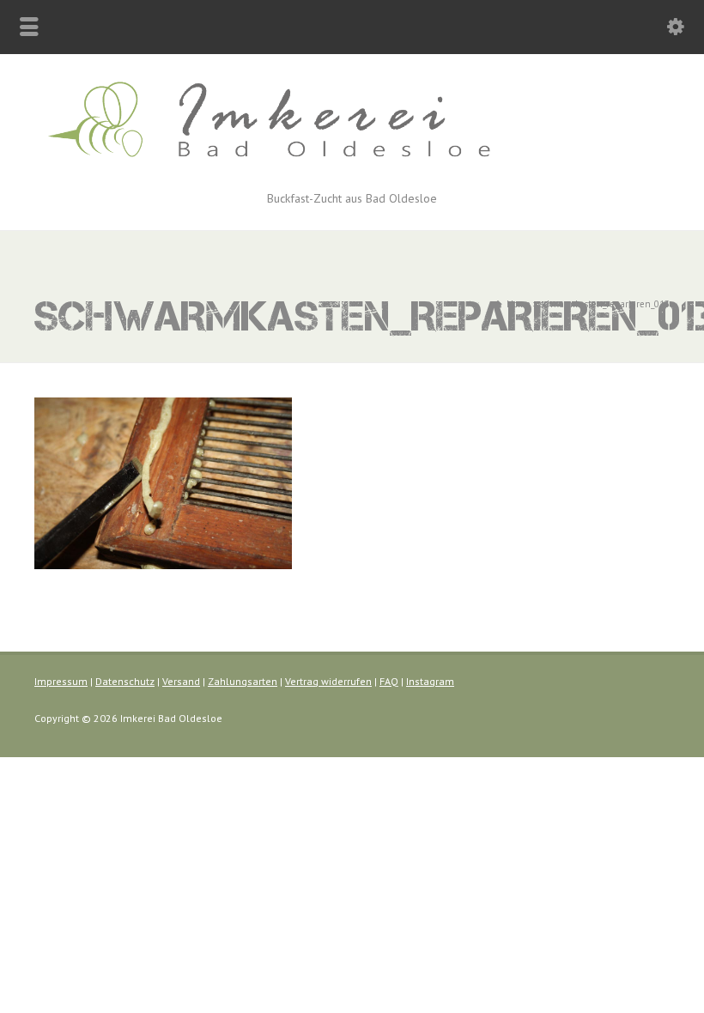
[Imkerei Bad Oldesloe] (352, 168)
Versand (181, 681)
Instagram (430, 681)
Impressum (61, 681)
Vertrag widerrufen (328, 681)
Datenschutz (125, 681)
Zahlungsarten (242, 681)
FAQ (388, 681)
